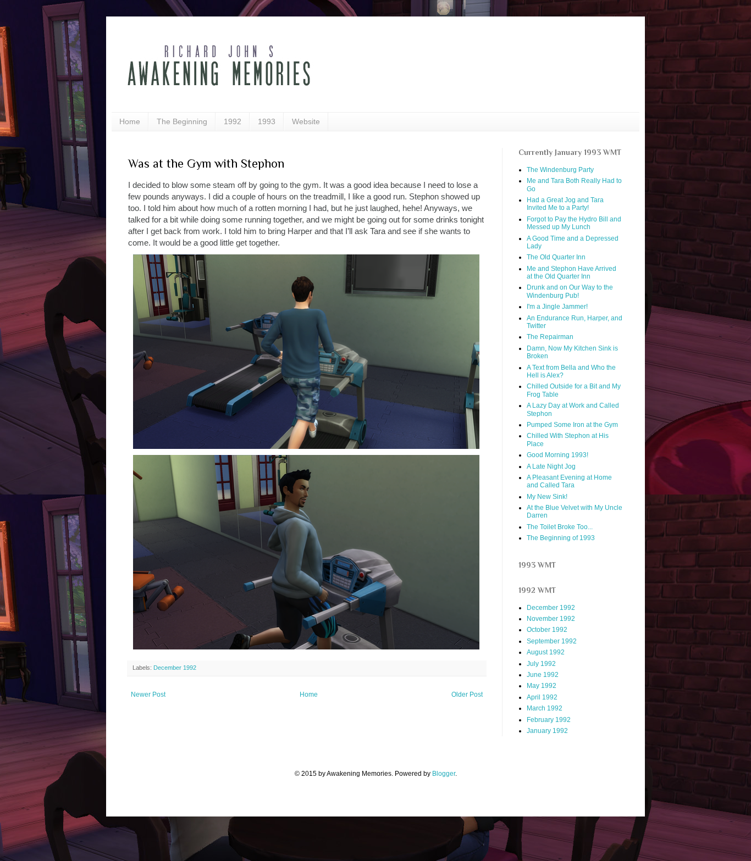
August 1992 (546, 652)
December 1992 (174, 667)
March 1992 (544, 708)
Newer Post (148, 694)
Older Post (467, 694)
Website (306, 121)
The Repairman (550, 337)
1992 (232, 121)
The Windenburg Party (560, 170)
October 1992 (547, 630)
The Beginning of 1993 (561, 538)
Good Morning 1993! (557, 455)
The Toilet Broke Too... (560, 527)
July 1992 (541, 664)
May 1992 (541, 686)
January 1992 (547, 731)
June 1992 (543, 675)
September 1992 (552, 641)
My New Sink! (547, 497)
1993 (266, 121)
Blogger (443, 773)
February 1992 (549, 720)
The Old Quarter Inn (556, 257)
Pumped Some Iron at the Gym (572, 425)
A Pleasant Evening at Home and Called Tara (569, 481)
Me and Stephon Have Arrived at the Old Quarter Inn (571, 272)
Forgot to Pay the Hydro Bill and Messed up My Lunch (574, 223)
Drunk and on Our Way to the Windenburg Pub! (570, 291)
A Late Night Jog (551, 466)
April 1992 (542, 697)
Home (129, 121)
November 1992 (551, 619)
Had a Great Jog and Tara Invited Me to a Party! (565, 204)
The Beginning (182, 121)
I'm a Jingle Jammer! (557, 306)
